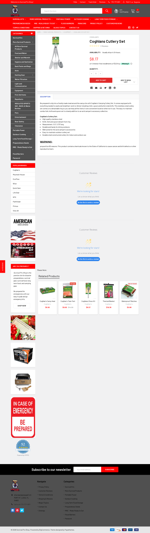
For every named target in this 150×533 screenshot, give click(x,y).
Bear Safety (19, 122)
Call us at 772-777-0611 (22, 504)
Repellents (19, 99)
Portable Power (63, 19)
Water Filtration (21, 79)
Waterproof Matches (129, 301)
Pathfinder (17, 202)
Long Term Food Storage (105, 19)
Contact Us (74, 28)
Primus (15, 206)
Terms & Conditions (21, 28)
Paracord (82, 23)
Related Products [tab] (49, 276)
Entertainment (20, 117)
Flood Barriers (67, 23)
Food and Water (21, 53)
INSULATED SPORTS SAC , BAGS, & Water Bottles (22, 105)
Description (45, 97)
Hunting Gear (20, 75)
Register (137, 2)
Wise (15, 184)
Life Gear (16, 193)
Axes (17, 71)
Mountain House (19, 174)
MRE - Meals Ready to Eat (45, 23)
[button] (2, 266)
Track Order (92, 2)
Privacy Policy (96, 23)
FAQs (75, 2)
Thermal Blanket (109, 301)
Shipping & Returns (41, 28)
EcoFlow (16, 179)
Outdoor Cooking (81, 19)
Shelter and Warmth (22, 58)
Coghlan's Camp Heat (47, 301)
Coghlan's (16, 170)
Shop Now (22, 306)
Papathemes (69, 530)
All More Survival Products (21, 47)
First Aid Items (20, 95)
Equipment (19, 90)
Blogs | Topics (59, 28)
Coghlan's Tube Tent (68, 301)
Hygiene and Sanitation (24, 62)
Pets (16, 113)
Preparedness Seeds (21, 23)
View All (16, 211)
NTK (14, 197)
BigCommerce (44, 530)
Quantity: (94, 69)
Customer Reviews (114, 23)
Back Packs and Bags (23, 66)
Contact (83, 2)
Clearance (19, 126)
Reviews (102, 2)
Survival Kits (18, 19)
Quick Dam (17, 188)
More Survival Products (40, 19)
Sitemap (42, 511)
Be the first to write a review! (88, 202)
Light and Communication (21, 85)
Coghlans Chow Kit (88, 301)
